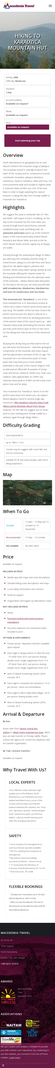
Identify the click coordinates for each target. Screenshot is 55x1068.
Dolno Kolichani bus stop (31, 732)
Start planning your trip (27, 140)
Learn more (14, 1057)
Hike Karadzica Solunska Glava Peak (31, 402)
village (16, 732)
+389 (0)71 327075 (10, 963)
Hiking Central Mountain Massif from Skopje (24, 406)
